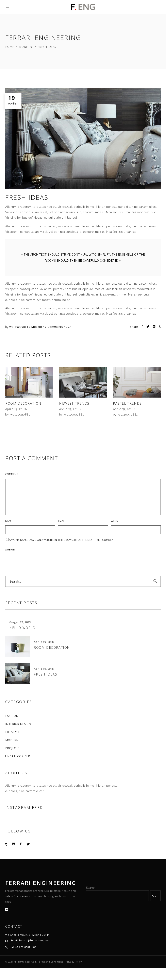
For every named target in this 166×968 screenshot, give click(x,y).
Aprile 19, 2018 (15, 409)
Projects (12, 748)
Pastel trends (127, 403)
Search (91, 887)
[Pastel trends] (137, 382)
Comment (11, 474)
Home (9, 47)
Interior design (18, 724)
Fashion (11, 716)
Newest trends (74, 403)
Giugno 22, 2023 (20, 622)
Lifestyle (12, 732)
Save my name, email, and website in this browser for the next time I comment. (62, 540)
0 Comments (54, 327)
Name (8, 521)
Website (116, 521)
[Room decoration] (29, 382)
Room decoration (23, 403)
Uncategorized (17, 756)
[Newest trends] (83, 382)
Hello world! (22, 627)
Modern (25, 47)
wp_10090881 (19, 327)
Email (61, 521)
